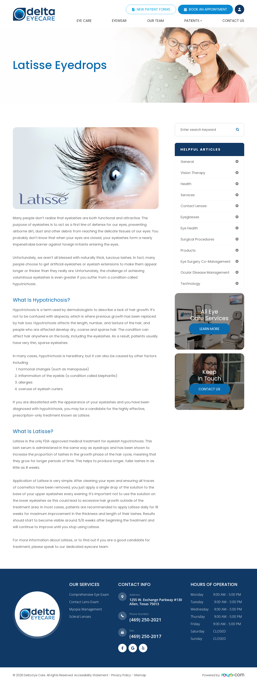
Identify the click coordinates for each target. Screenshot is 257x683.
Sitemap (140, 675)
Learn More (209, 328)
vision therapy (193, 172)
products (188, 250)
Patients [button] (191, 20)
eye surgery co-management (205, 261)
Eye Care (84, 20)
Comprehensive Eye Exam (89, 594)
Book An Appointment (208, 9)
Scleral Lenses (80, 616)
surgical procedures (197, 239)
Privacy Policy (121, 675)
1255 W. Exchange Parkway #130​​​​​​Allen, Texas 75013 (155, 602)
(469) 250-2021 (145, 620)
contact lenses (194, 206)
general (187, 161)
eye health (189, 228)
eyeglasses (190, 217)
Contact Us (233, 20)
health (186, 183)
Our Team (155, 20)
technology (190, 283)
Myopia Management (85, 609)
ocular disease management (205, 272)
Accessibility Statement (91, 675)
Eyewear (119, 20)
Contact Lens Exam (84, 602)
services (188, 195)
